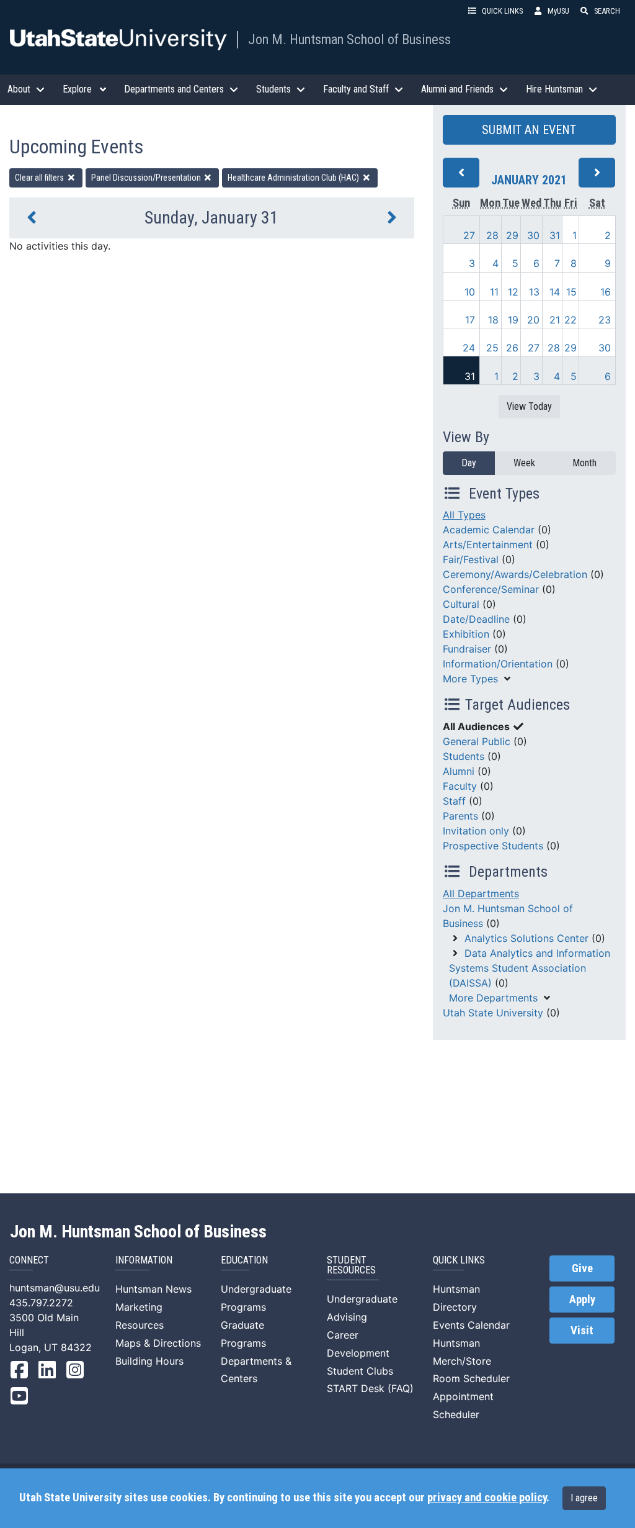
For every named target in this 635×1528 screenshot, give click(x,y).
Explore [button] (77, 89)
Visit (582, 1330)
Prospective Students (493, 845)
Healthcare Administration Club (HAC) (294, 178)
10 (469, 292)
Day (468, 463)
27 (469, 235)
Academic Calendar (489, 529)
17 (470, 320)
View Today (529, 406)
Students (463, 756)
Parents (460, 816)
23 (604, 320)
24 (469, 347)
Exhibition (466, 634)
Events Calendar (471, 1325)
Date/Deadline (476, 619)
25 (492, 347)
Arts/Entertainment (488, 544)
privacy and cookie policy (486, 1497)
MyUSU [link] (558, 11)
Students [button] (273, 89)
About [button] (18, 89)
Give (582, 1268)
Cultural (461, 604)
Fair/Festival (471, 559)
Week (524, 463)
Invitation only (476, 831)
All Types (464, 515)
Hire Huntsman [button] (554, 89)
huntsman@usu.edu (54, 1288)
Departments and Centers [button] (174, 89)
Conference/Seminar (491, 589)
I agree (584, 1498)
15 (571, 292)
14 (554, 292)
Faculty (460, 786)
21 (554, 320)
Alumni (458, 771)
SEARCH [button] (607, 11)
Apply (582, 1299)
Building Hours (149, 1361)
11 (494, 292)
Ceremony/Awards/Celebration (515, 574)
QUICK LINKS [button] (502, 11)
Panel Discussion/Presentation (147, 178)
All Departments (481, 893)
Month (584, 463)
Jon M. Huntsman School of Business (349, 39)
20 (533, 320)
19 (513, 320)
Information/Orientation (498, 664)
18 (493, 320)
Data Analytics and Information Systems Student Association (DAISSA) (529, 968)
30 (533, 235)
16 (605, 292)
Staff (454, 801)
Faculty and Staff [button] (356, 89)
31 (554, 235)
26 (512, 347)
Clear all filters (40, 178)
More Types (470, 678)
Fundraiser (467, 649)
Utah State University (493, 1012)
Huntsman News (153, 1289)
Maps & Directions (158, 1343)
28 (492, 235)
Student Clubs (360, 1371)
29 (512, 235)
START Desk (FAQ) (370, 1388)
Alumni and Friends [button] (457, 89)
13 (534, 292)
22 (570, 320)
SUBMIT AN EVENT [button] (529, 129)
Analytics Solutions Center (526, 938)
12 (513, 292)
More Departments (493, 998)
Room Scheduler (471, 1378)
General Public (476, 741)
